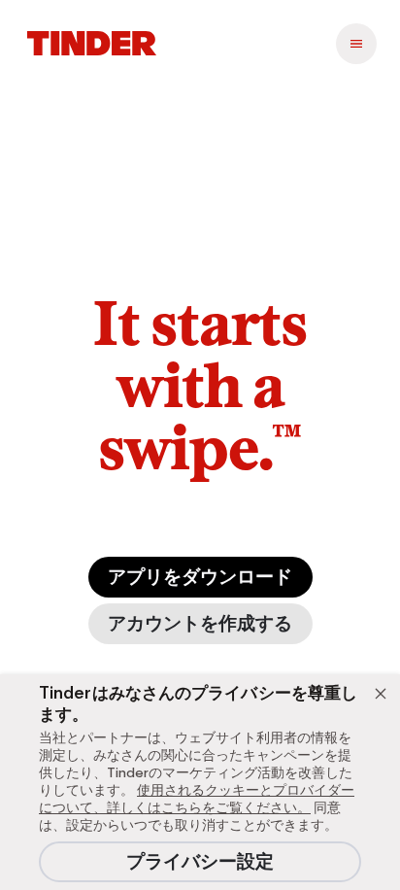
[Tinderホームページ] (91, 43)
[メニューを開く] (356, 43)
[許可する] (380, 693)
